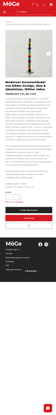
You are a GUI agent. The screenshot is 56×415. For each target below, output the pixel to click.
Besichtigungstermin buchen (18, 257)
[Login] (50, 4)
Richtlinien (10, 261)
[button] (37, 4)
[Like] (32, 4)
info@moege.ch (13, 249)
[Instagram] (46, 244)
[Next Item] (49, 54)
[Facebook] (40, 244)
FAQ (7, 265)
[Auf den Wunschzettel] (28, 226)
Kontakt (9, 253)
